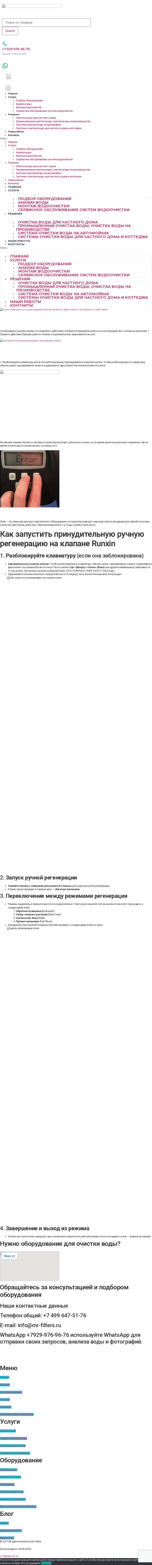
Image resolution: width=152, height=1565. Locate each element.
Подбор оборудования (29, 100)
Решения (13, 114)
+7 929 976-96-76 (16, 49)
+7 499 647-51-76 (9, 1556)
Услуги (12, 97)
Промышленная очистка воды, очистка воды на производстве (53, 121)
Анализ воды (24, 103)
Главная (12, 93)
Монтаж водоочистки (28, 107)
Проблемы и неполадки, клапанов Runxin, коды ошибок (72, 434)
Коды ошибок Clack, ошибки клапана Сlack (55, 513)
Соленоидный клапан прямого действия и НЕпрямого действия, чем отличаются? (69, 319)
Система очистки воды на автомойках (38, 124)
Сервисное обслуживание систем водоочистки (44, 110)
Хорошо (46, 1563)
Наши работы (16, 131)
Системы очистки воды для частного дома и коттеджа (48, 128)
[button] (76, 138)
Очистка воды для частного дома (36, 117)
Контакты (13, 135)
